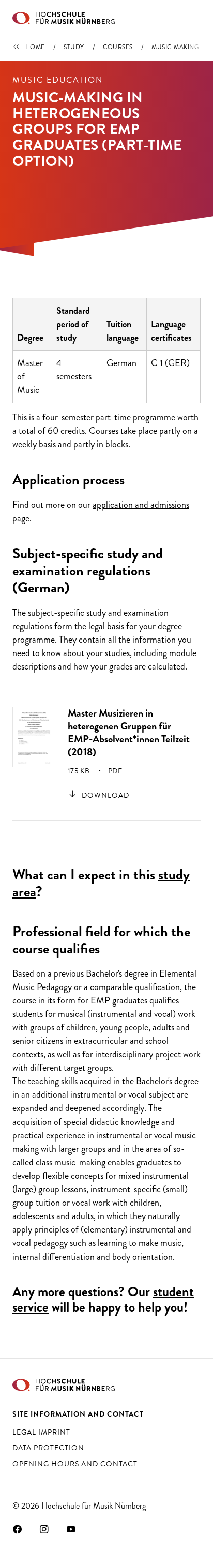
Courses (118, 47)
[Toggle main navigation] (193, 16)
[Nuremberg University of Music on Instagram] (44, 1529)
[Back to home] (63, 16)
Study (74, 47)
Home (35, 47)
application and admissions (141, 504)
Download (105, 795)
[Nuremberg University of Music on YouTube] (71, 1529)
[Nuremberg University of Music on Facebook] (17, 1529)
